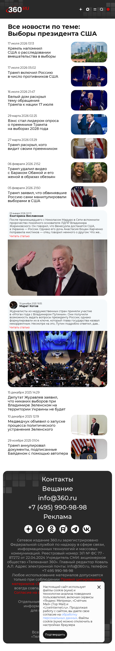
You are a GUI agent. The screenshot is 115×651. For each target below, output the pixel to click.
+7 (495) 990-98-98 (57, 507)
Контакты (57, 479)
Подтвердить (55, 634)
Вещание (57, 488)
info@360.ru (57, 497)
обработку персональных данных (60, 616)
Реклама (57, 516)
